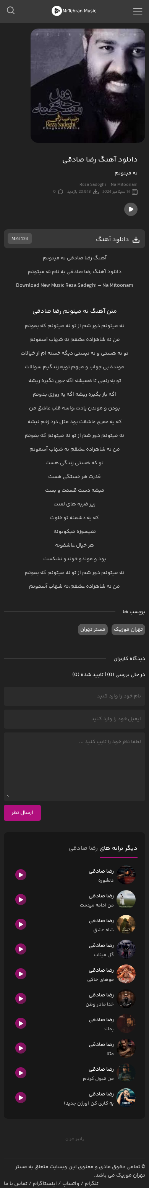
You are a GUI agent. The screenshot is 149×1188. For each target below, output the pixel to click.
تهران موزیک (128, 629)
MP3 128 (19, 238)
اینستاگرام (45, 1184)
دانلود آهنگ (107, 272)
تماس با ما (16, 1184)
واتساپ (70, 1184)
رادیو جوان (74, 1138)
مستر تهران (92, 629)
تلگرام (92, 1184)
